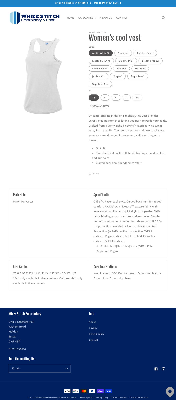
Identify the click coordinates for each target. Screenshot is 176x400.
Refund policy (96, 333)
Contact (93, 339)
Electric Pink (126, 60)
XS (93, 97)
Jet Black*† (98, 76)
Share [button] (96, 173)
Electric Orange (101, 60)
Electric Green (145, 53)
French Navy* (100, 68)
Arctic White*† (100, 53)
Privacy (93, 327)
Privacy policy (102, 397)
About (92, 321)
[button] (87, 17)
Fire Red (121, 68)
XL (139, 98)
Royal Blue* (137, 76)
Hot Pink (140, 68)
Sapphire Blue (100, 84)
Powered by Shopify (67, 397)
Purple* (117, 76)
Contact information (139, 397)
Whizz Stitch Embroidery (47, 397)
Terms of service (119, 397)
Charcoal (123, 53)
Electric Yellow (150, 60)
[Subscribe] (66, 369)
